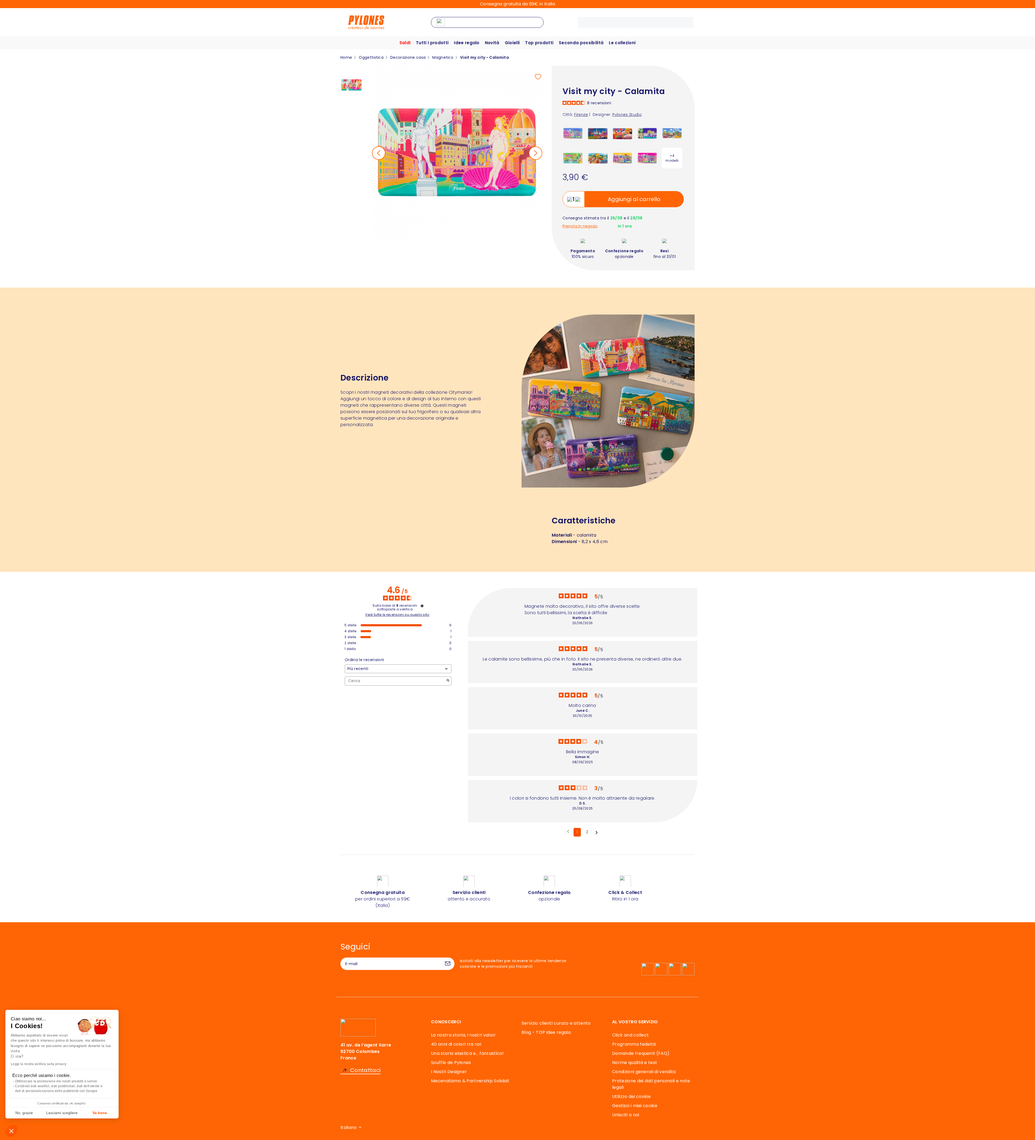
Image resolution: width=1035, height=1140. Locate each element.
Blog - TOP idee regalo (546, 1032)
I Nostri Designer (449, 1072)
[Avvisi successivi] (596, 832)
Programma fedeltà (634, 1044)
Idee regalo (466, 43)
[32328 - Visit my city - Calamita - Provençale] (597, 158)
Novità (492, 43)
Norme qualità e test (634, 1062)
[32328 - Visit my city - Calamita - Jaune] (622, 158)
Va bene (99, 1113)
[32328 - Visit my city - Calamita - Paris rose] (647, 158)
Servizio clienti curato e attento (556, 1023)
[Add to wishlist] (538, 76)
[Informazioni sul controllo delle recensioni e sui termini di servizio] (422, 606)
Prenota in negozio (580, 226)
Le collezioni (622, 43)
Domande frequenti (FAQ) (641, 1053)
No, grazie (24, 1113)
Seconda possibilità (581, 43)
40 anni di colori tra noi (456, 1044)
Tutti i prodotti (432, 43)
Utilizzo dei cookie (631, 1096)
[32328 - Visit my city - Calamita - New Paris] (573, 133)
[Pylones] (366, 22)
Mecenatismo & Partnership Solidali (470, 1081)
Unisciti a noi (625, 1115)
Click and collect (630, 1035)
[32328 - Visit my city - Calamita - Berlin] (573, 158)
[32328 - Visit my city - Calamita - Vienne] (597, 133)
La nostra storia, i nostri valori (463, 1035)
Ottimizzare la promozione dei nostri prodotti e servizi (56, 1081)
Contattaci (365, 1070)
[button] (11, 1130)
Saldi (405, 43)
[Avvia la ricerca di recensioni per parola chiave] (448, 681)
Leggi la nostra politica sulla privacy (38, 1064)
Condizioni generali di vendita (644, 1072)
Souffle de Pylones (451, 1062)
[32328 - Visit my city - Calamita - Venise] (622, 133)
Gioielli (512, 43)
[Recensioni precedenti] (568, 832)
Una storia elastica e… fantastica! (467, 1053)
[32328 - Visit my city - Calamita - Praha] (647, 133)
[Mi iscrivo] (447, 964)
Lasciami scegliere (62, 1113)
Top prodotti (539, 43)
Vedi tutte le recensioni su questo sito (397, 615)
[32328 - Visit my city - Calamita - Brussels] (672, 133)
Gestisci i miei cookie (634, 1106)
